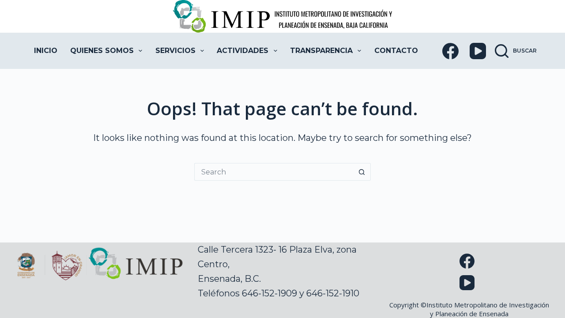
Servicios (175, 50)
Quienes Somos (102, 50)
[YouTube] (478, 51)
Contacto (396, 50)
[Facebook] (450, 51)
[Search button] (362, 172)
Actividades (242, 50)
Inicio (45, 50)
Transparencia (321, 50)
